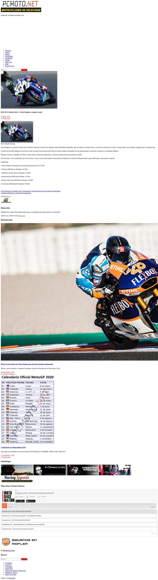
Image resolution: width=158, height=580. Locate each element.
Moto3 (7, 54)
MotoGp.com (9, 550)
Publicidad (8, 569)
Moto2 (7, 52)
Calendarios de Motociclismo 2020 (13, 447)
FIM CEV (8, 62)
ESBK (7, 60)
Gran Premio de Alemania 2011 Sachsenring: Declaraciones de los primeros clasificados (30, 191)
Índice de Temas (10, 574)
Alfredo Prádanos (9, 374)
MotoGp (8, 51)
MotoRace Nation (11, 572)
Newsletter (8, 567)
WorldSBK (9, 56)
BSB (6, 64)
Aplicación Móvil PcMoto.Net (15, 571)
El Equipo (8, 563)
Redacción (6, 118)
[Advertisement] (79, 33)
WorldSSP (8, 58)
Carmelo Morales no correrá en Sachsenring (16, 193)
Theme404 (11, 578)
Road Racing (9, 66)
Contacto (8, 565)
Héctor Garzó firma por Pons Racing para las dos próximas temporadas (27, 364)
